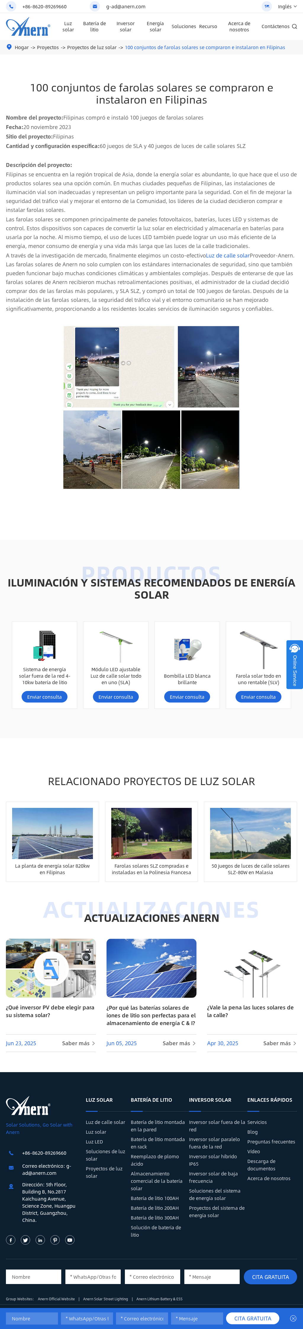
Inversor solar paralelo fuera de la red (214, 1142)
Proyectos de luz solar (92, 47)
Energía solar (155, 26)
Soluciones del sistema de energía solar (215, 1194)
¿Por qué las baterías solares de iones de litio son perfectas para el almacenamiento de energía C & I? (151, 1015)
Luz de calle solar (228, 255)
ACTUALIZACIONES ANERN (151, 917)
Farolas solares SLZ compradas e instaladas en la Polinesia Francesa (151, 869)
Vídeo (253, 1151)
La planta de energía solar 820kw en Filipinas (52, 869)
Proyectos (48, 47)
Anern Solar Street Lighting (106, 1298)
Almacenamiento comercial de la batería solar (157, 1181)
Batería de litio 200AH (155, 1208)
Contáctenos (276, 26)
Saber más (79, 1043)
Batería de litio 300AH (155, 1217)
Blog (252, 1131)
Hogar (22, 47)
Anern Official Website (57, 1298)
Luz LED (94, 1141)
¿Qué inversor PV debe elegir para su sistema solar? (50, 1011)
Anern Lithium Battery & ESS (159, 1298)
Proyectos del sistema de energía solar (217, 1211)
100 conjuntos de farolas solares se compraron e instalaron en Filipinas (205, 47)
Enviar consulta (44, 696)
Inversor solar (126, 26)
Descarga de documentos (261, 1164)
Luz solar (68, 26)
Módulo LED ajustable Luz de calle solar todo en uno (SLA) (116, 676)
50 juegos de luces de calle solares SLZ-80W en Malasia (251, 869)
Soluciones (184, 26)
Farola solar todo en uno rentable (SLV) (258, 679)
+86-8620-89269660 (44, 6)
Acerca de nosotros (239, 26)
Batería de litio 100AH (155, 1198)
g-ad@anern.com (126, 6)
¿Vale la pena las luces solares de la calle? (250, 1011)
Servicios (257, 1122)
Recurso (208, 26)
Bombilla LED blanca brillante (187, 679)
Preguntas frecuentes (271, 1141)
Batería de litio (94, 26)
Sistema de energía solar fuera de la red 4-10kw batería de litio (44, 676)
